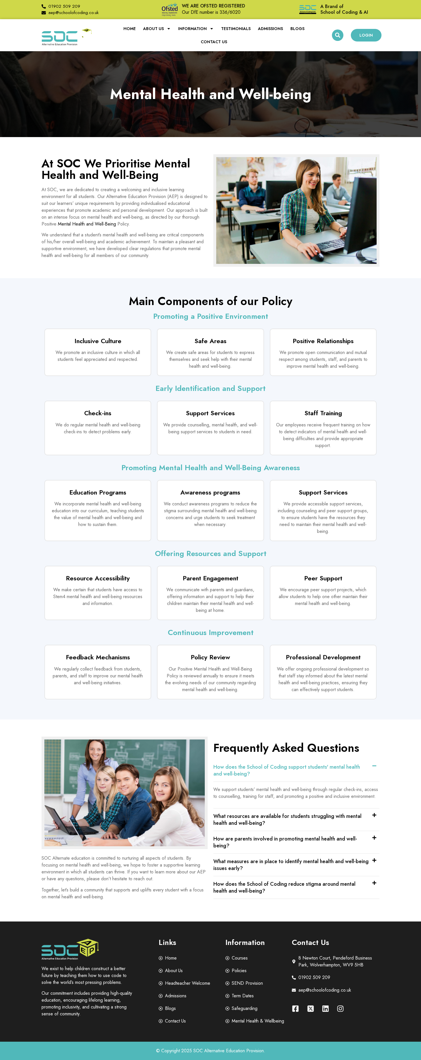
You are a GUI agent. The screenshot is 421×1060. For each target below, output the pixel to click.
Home (129, 28)
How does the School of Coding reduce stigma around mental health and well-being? (284, 887)
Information (192, 28)
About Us (153, 28)
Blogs (297, 28)
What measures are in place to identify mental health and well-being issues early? (291, 865)
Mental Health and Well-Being (87, 224)
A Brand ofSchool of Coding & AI (344, 9)
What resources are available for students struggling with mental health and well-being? (287, 819)
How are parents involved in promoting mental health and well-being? (285, 842)
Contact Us (214, 42)
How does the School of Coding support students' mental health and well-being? (286, 770)
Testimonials (236, 28)
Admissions (270, 28)
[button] (337, 35)
